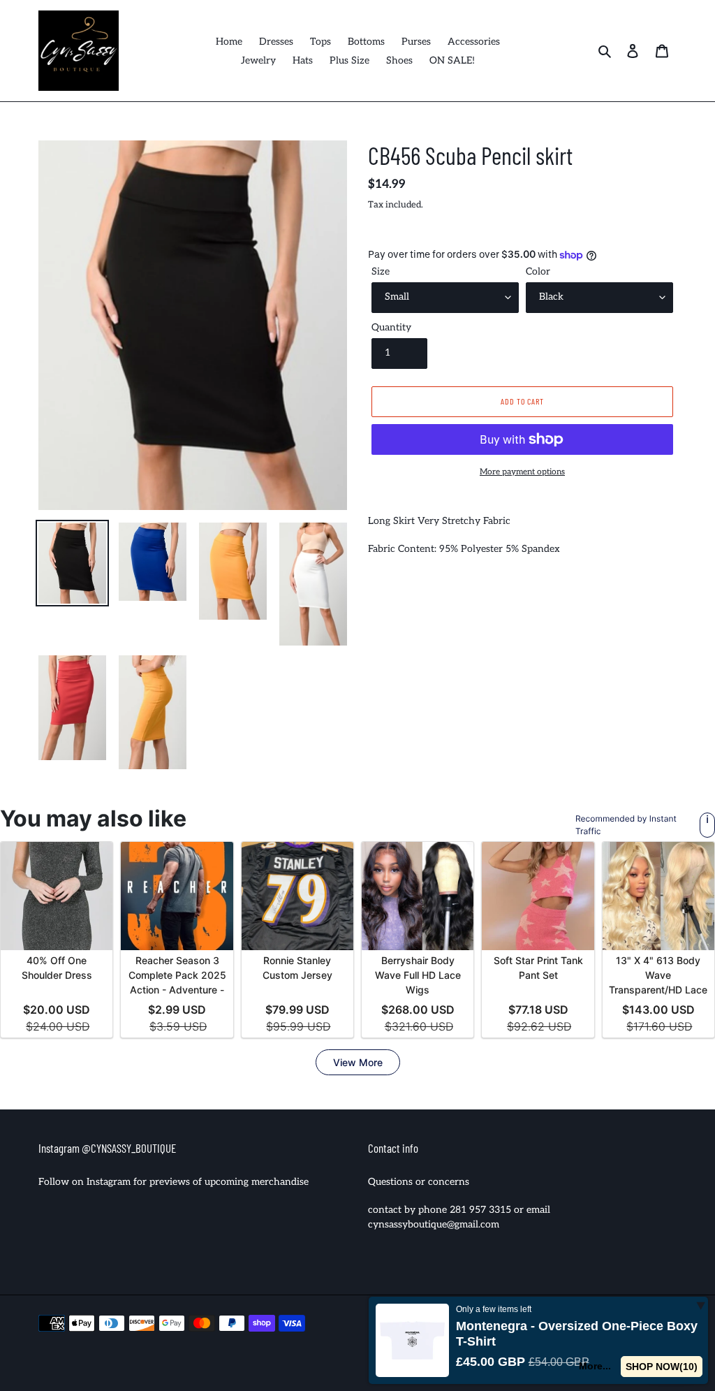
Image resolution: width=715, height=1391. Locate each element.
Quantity (391, 327)
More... (600, 1365)
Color (538, 271)
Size (380, 271)
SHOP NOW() (664, 1366)
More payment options (522, 472)
